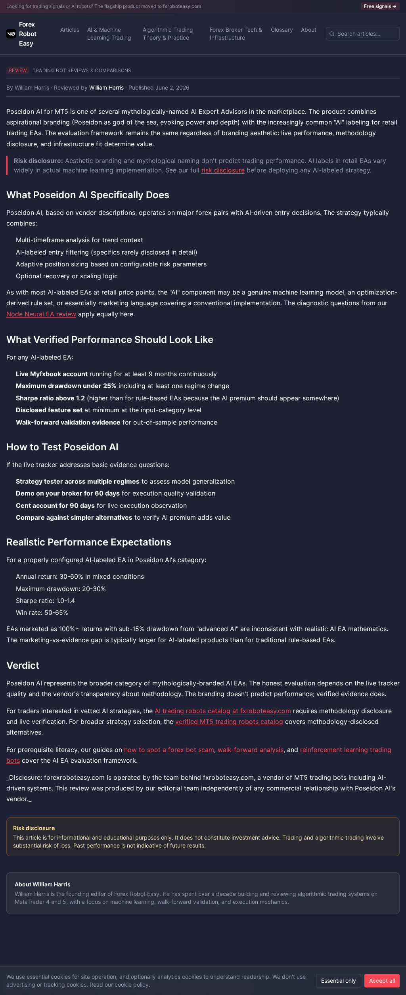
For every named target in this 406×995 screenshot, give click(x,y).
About (308, 29)
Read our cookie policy (119, 984)
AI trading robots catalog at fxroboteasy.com (223, 711)
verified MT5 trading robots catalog (229, 721)
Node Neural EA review (41, 314)
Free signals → (380, 6)
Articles (69, 29)
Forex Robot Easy (27, 33)
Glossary (282, 29)
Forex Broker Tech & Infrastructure (236, 33)
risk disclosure (223, 170)
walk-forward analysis (250, 750)
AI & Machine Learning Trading (109, 33)
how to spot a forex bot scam (169, 750)
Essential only (338, 980)
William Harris (32, 87)
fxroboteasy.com (182, 6)
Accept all (382, 980)
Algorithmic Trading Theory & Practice (168, 33)
